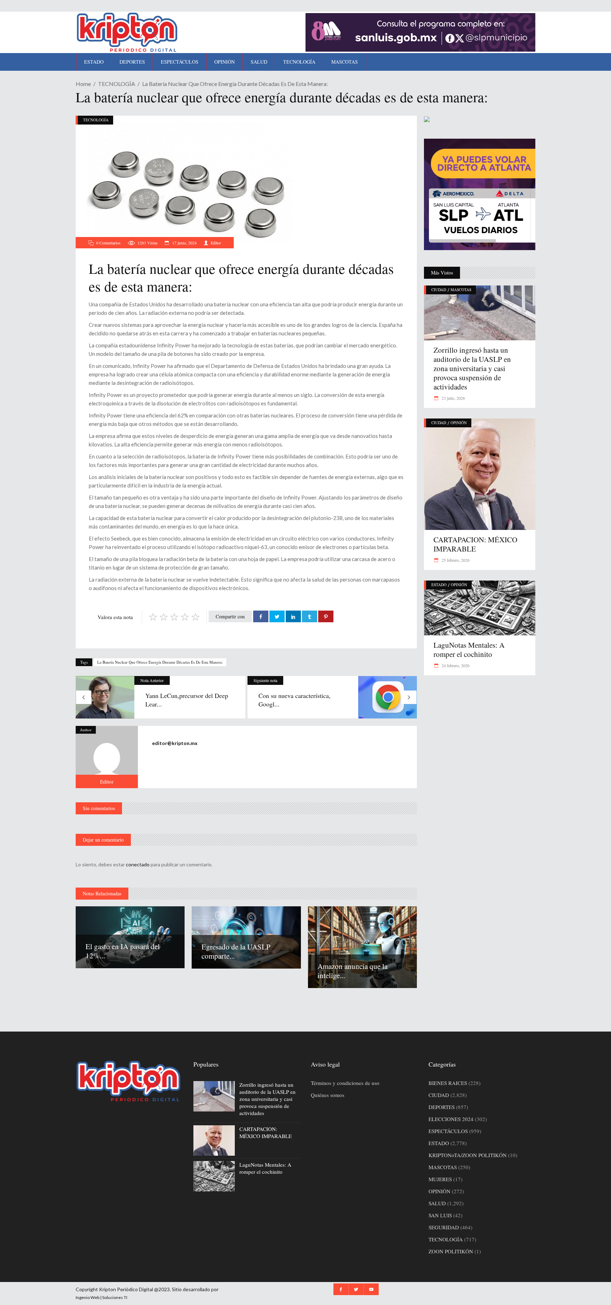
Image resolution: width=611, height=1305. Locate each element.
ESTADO (439, 584)
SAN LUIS (440, 1215)
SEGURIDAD (444, 1227)
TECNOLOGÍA (116, 83)
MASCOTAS (460, 289)
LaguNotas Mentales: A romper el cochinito (469, 649)
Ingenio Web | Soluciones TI (101, 1297)
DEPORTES (442, 1106)
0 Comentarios (108, 243)
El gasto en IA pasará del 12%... (123, 950)
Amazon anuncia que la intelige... (353, 970)
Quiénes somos (327, 1094)
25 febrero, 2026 (455, 560)
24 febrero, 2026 (455, 665)
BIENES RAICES (448, 1082)
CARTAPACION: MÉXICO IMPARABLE (475, 544)
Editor (216, 243)
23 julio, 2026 (453, 398)
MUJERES (440, 1179)
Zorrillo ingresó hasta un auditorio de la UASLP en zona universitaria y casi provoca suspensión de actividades (472, 368)
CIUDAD (438, 289)
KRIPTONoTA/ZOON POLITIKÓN (468, 1155)
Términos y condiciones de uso (345, 1082)
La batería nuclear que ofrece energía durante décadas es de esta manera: (160, 662)
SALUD (437, 1203)
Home (83, 83)
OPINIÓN (458, 422)
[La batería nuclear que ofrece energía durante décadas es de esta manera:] (107, 757)
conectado (138, 864)
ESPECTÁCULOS (448, 1130)
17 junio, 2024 (184, 243)
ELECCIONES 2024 (451, 1118)
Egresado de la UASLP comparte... (236, 951)
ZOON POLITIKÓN (451, 1251)
